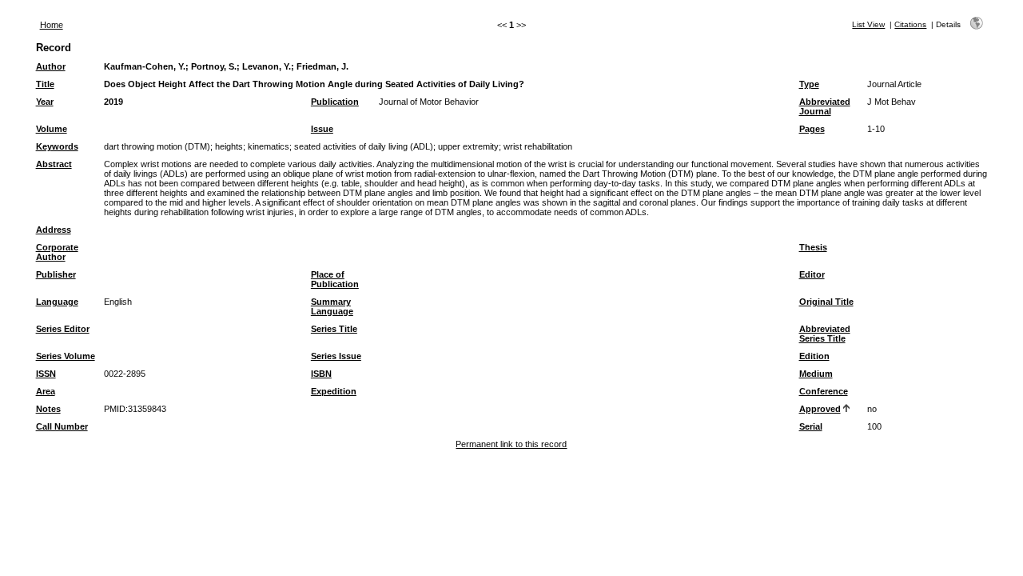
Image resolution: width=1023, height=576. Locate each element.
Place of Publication (335, 279)
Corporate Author (57, 252)
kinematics (268, 146)
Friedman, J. (322, 66)
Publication (335, 101)
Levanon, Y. (266, 66)
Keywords (57, 146)
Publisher (56, 274)
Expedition (333, 391)
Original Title (826, 301)
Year (45, 101)
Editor (812, 274)
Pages (812, 129)
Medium (816, 373)
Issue (322, 129)
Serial (810, 426)
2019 (113, 101)
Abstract (54, 164)
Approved (820, 409)
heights (229, 146)
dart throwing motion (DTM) (157, 146)
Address (53, 229)
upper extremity (468, 146)
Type (809, 84)
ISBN (321, 373)
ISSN (46, 373)
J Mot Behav (891, 101)
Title (45, 84)
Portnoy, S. (214, 66)
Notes (48, 409)
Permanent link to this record (511, 444)
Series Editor (63, 329)
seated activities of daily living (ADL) (363, 146)
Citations (910, 24)
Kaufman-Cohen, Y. (144, 66)
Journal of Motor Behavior (429, 101)
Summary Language (332, 306)
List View (868, 24)
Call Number (62, 426)
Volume (51, 129)
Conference (823, 391)
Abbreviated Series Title (824, 333)
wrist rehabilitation (538, 146)
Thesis (813, 247)
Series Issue (336, 356)
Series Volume (65, 356)
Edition (814, 356)
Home (51, 25)
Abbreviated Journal (824, 106)
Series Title (334, 329)
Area (45, 391)
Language (57, 301)
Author (51, 66)
